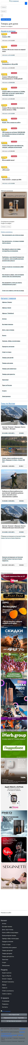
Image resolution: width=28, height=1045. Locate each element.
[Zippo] (14, 613)
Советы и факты (6, 994)
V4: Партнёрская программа (14, 1021)
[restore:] (14, 797)
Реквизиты (5, 1004)
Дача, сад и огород (7, 929)
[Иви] (14, 587)
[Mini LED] (14, 639)
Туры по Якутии (8, 403)
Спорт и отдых (6, 944)
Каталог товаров (8, 298)
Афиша (4, 985)
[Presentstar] (14, 718)
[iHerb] (14, 744)
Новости (4, 988)
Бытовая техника (7, 926)
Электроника (6, 965)
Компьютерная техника (9, 935)
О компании (5, 1001)
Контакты (5, 1007)
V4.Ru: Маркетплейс (14, 1014)
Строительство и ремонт (9, 947)
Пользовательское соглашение (9, 1035)
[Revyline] (14, 692)
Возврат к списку (6, 226)
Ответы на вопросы (6, 232)
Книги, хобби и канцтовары (10, 932)
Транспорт (5, 959)
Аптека (4, 923)
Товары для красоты (8, 956)
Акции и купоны (8, 31)
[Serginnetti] (14, 876)
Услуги (4, 962)
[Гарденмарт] (14, 666)
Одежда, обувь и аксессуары (10, 938)
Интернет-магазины (8, 982)
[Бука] (14, 849)
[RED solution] (14, 823)
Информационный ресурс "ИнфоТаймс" (14, 1018)
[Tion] (14, 771)
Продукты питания (7, 941)
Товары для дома (7, 953)
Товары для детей (7, 950)
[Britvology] (14, 205)
